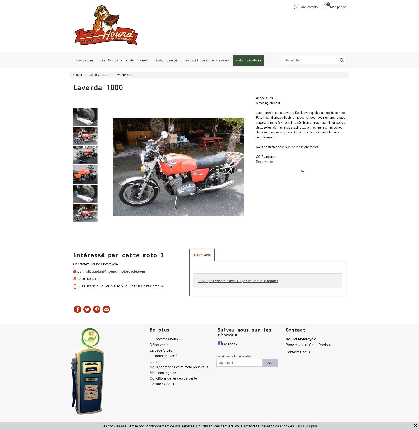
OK (270, 362)
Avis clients (202, 255)
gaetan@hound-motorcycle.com (118, 271)
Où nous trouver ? (163, 355)
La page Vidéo (161, 350)
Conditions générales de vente (173, 378)
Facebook (229, 343)
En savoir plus (307, 425)
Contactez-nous (162, 383)
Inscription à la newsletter (234, 356)
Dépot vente (159, 344)
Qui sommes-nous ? (165, 338)
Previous (70, 169)
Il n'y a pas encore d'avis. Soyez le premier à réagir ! (238, 280)
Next (101, 169)
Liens (154, 361)
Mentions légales (163, 372)
